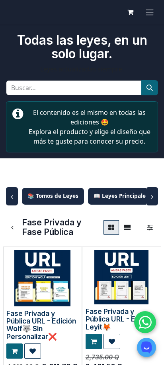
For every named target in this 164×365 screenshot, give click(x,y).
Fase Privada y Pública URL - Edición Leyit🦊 (120, 319)
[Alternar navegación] (149, 12)
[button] (14, 351)
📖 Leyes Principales (121, 195)
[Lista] (127, 227)
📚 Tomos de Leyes (52, 195)
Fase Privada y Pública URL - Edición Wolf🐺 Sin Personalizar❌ (41, 325)
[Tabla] (111, 227)
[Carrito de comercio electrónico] (130, 12)
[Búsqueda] (149, 87)
